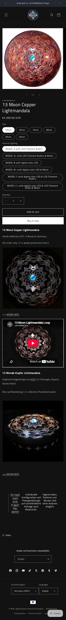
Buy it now (33, 221)
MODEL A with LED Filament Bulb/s (24, 148)
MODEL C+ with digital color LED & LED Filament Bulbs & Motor (32, 186)
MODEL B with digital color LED (22, 162)
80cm (49, 129)
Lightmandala (21, 608)
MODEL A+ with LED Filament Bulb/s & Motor (29, 155)
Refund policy (51, 609)
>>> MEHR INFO (10, 474)
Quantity (6, 194)
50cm (8, 129)
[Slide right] (39, 94)
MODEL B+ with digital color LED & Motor (27, 169)
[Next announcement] (60, 3)
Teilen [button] (8, 535)
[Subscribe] (48, 559)
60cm (22, 129)
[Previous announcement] (5, 3)
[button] (6, 15)
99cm (22, 136)
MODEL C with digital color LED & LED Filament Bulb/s (32, 177)
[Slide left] (26, 94)
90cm (8, 136)
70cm (36, 129)
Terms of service (35, 613)
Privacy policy (19, 613)
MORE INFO (13, 314)
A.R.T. (33, 379)
